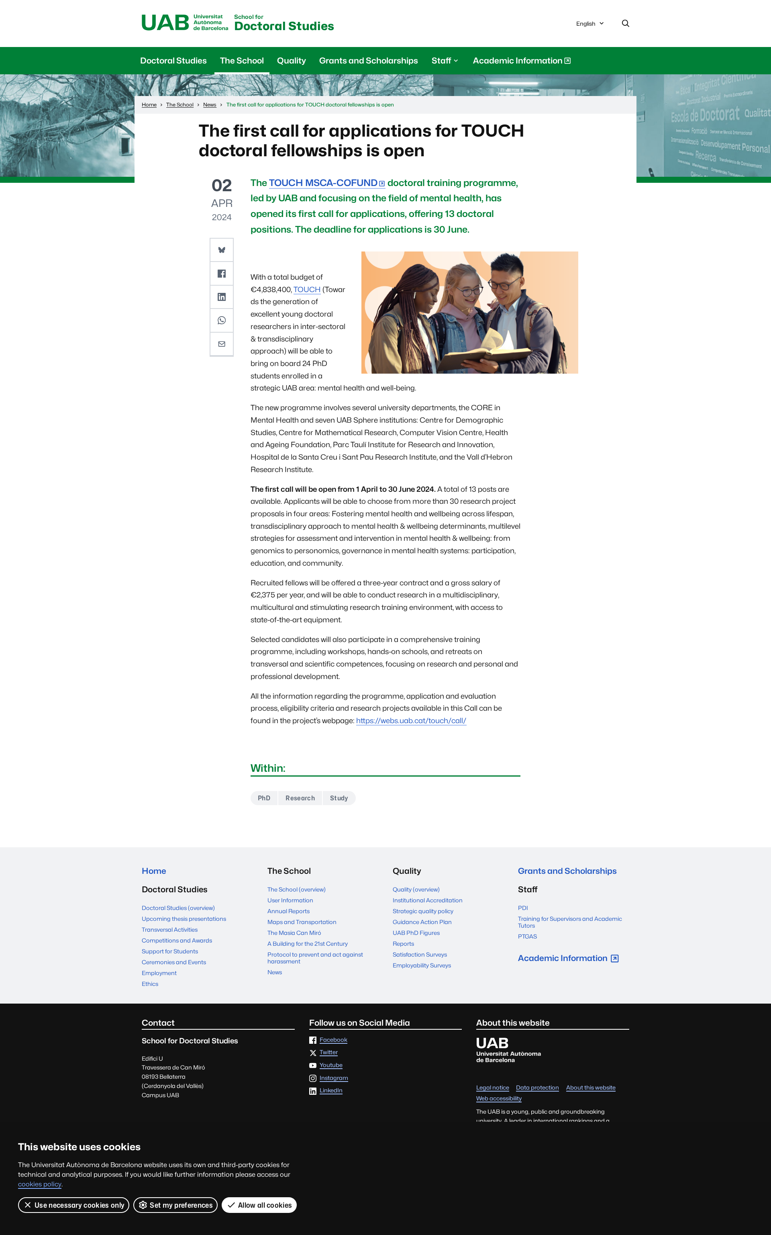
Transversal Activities (170, 929)
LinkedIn (331, 1090)
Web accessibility (499, 1098)
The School (242, 60)
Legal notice (492, 1088)
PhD (264, 798)
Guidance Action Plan (422, 921)
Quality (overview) (416, 889)
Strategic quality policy (423, 911)
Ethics (150, 983)
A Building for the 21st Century (307, 943)
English (586, 25)
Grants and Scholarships (368, 60)
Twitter (329, 1052)
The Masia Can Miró (294, 932)
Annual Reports (288, 911)
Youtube (331, 1065)
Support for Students (170, 951)
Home (154, 871)
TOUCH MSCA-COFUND (323, 182)
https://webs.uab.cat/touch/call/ (411, 720)
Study (339, 798)
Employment (159, 972)
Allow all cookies (265, 1205)
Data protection (537, 1088)
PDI (523, 907)
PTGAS (527, 936)
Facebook (333, 1040)
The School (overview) (296, 889)
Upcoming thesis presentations (184, 918)
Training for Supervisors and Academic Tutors (570, 922)
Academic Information (518, 62)
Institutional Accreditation (428, 900)
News (274, 972)
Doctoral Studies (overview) (178, 907)
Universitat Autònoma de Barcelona (185, 22)
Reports (403, 943)
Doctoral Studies (284, 23)
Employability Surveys (422, 965)
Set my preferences (181, 1205)
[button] (221, 250)
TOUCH (307, 289)
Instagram (334, 1078)
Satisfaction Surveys (420, 954)
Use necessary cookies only (79, 1205)
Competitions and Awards (177, 940)
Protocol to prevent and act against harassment (315, 958)
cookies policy (39, 1184)
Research (300, 798)
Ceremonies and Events (174, 962)
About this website (591, 1088)
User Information (290, 900)
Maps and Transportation (302, 921)
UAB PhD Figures (416, 932)
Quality (291, 60)
